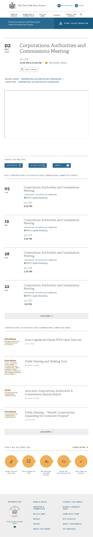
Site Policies (69, 519)
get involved (66, 5)
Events (57, 15)
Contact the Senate (73, 502)
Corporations (27, 79)
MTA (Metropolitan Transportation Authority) (12, 343)
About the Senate (42, 529)
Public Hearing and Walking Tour (46, 361)
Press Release (10, 339)
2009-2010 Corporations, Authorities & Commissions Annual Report (49, 392)
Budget (36, 519)
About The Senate (71, 15)
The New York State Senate (31, 6)
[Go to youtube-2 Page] (14, 527)
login (81, 5)
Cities (7, 363)
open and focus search (81, 15)
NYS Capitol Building (37, 198)
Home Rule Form (71, 514)
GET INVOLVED (69, 529)
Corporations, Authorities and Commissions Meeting (51, 189)
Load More (45, 316)
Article (8, 390)
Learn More (78, 447)
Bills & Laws (42, 15)
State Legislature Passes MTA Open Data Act (53, 340)
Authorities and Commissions (47, 79)
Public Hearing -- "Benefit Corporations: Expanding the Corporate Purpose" (50, 414)
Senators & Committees (28, 15)
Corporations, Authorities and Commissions (38, 82)
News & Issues (14, 15)
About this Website (72, 524)
